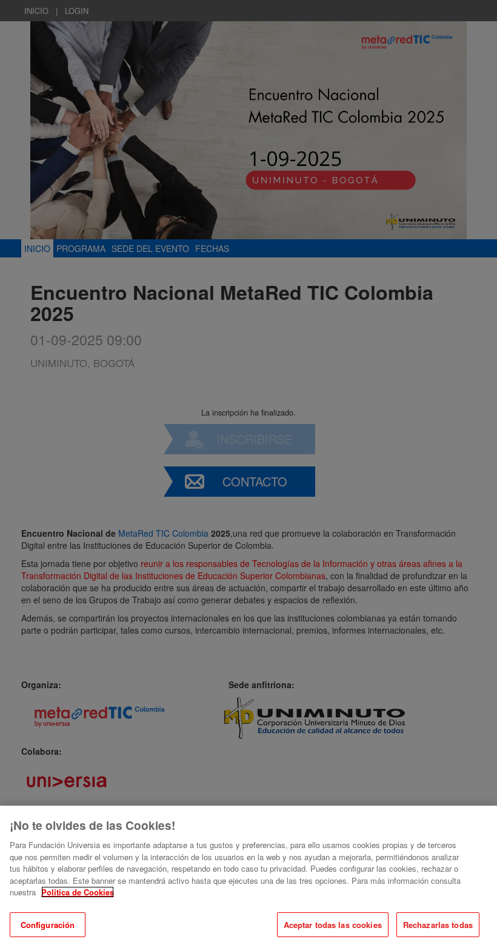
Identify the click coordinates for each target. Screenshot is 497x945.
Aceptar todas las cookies (333, 924)
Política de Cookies (77, 892)
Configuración (48, 924)
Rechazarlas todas (438, 924)
